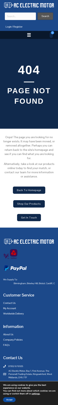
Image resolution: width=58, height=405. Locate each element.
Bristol (42, 283)
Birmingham (20, 283)
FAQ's (6, 345)
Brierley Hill (32, 283)
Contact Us (9, 303)
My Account (9, 308)
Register (18, 26)
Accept (9, 399)
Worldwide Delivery (13, 313)
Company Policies (13, 339)
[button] (45, 16)
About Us (8, 334)
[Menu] (29, 35)
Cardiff (49, 283)
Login (9, 26)
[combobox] (20, 16)
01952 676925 (15, 366)
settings (36, 393)
